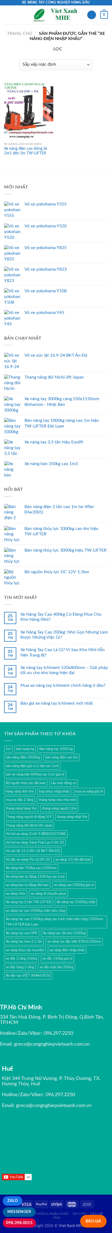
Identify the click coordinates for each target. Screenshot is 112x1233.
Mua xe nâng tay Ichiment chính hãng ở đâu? (62, 685)
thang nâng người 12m (59, 808)
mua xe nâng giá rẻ (89, 791)
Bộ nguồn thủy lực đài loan (26, 783)
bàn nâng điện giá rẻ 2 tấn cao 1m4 (32, 766)
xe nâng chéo (16, 893)
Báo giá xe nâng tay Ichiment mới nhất (56, 703)
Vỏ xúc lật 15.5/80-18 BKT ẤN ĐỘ (33, 851)
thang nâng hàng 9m (21, 808)
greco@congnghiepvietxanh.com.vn (52, 1044)
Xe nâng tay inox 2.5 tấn (24, 941)
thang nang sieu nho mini (57, 799)
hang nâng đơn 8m (20, 791)
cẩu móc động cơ (63, 783)
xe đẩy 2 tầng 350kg (21, 958)
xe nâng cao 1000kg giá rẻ (74, 885)
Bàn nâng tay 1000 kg (56, 749)
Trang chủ (19, 33)
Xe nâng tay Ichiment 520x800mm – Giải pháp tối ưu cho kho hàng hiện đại (64, 670)
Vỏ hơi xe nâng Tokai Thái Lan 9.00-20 (35, 842)
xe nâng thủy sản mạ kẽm (25, 950)
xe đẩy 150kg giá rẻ (57, 958)
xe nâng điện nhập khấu (67, 950)
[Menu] (7, 14)
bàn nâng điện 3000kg (23, 757)
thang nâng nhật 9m (72, 816)
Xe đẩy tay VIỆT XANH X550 (28, 975)
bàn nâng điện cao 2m (61, 757)
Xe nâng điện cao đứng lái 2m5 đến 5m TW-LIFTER (25, 151)
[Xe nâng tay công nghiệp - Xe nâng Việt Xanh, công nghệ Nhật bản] (56, 14)
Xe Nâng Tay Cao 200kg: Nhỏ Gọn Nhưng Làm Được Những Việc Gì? (64, 634)
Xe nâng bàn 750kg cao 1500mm (31, 868)
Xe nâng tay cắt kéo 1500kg (64, 933)
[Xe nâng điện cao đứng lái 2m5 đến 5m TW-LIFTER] (28, 110)
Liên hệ (96, 1213)
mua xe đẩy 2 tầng (19, 799)
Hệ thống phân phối (49, 1213)
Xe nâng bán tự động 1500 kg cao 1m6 (35, 876)
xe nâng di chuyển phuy (48, 893)
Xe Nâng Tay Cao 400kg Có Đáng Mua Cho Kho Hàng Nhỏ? (60, 617)
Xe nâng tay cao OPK (22, 933)
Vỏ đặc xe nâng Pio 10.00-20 (28, 859)
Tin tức (79, 1213)
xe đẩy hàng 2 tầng (20, 967)
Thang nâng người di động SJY (29, 816)
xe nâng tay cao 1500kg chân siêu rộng (35, 910)
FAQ (56, 1217)
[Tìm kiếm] (91, 15)
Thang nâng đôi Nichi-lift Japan (29, 825)
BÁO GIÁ (93, 1221)
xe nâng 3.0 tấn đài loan (73, 859)
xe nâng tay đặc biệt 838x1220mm (74, 941)
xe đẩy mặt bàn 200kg (56, 967)
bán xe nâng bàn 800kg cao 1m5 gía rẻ (35, 774)
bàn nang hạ (25, 749)
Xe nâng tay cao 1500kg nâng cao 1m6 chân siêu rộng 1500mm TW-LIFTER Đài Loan (54, 921)
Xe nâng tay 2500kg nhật (76, 902)
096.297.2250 (58, 1033)
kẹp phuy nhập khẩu (54, 791)
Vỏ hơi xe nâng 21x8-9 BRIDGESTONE (36, 834)
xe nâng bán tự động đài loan (27, 885)
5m (8, 749)
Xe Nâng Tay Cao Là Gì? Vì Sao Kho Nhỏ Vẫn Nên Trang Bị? (62, 652)
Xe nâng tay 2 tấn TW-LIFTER (28, 902)
